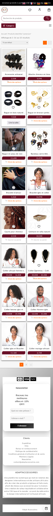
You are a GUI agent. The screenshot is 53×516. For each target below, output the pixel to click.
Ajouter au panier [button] (14, 240)
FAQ (26, 446)
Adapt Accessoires (29, 510)
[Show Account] (40, 10)
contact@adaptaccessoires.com (26, 462)
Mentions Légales (26, 457)
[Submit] (47, 18)
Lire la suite (13, 123)
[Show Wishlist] (30, 10)
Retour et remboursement (26, 449)
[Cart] (49, 10)
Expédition (26, 443)
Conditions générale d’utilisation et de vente (26, 454)
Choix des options (14, 82)
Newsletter (26, 459)
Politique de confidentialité (27, 451)
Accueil (4, 34)
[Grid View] (45, 43)
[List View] (50, 43)
